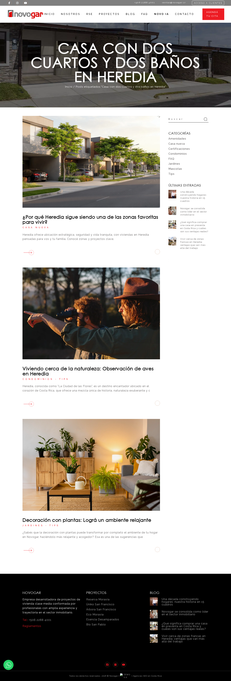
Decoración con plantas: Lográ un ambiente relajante (86, 520)
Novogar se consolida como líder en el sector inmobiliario (193, 211)
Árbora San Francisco (101, 609)
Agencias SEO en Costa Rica (147, 676)
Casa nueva (36, 227)
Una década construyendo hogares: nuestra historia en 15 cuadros (183, 601)
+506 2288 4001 (40, 620)
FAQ (171, 158)
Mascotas (175, 168)
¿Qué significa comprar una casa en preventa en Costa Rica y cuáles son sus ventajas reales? (184, 626)
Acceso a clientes (208, 3)
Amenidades (177, 138)
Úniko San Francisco (100, 604)
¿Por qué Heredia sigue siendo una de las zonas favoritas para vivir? (90, 219)
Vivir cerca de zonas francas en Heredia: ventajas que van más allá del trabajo (184, 638)
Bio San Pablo (96, 624)
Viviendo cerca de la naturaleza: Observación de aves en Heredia (88, 370)
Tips (64, 379)
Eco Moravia (95, 614)
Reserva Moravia (98, 599)
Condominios (37, 379)
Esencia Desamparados (102, 619)
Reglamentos (31, 626)
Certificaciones (179, 148)
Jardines (32, 525)
